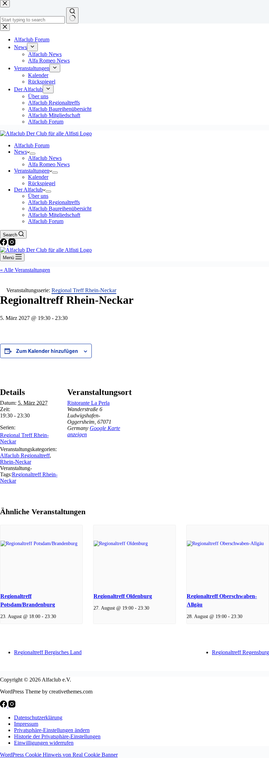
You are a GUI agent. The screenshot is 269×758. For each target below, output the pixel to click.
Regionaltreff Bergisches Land (48, 652)
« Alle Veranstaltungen (25, 270)
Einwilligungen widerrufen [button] (44, 743)
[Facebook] (4, 244)
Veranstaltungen (31, 171)
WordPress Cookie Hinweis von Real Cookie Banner (59, 755)
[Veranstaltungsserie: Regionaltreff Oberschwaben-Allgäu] (244, 616)
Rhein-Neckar (15, 462)
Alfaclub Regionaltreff (25, 455)
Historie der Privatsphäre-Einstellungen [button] (57, 736)
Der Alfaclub (28, 190)
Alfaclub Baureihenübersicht (59, 209)
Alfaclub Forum (31, 145)
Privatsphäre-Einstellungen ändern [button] (52, 730)
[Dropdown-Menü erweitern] (32, 154)
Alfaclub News (45, 158)
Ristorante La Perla (88, 403)
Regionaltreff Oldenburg (123, 596)
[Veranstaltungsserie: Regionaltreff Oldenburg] (151, 608)
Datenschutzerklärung (38, 717)
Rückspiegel (41, 183)
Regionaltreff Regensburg (240, 652)
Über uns (38, 196)
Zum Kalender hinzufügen (47, 350)
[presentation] (41, 555)
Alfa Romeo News (49, 164)
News (20, 152)
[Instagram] (11, 244)
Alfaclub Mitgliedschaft (54, 215)
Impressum (26, 724)
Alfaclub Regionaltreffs (54, 202)
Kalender (38, 177)
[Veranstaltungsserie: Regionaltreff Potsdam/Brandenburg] (58, 616)
